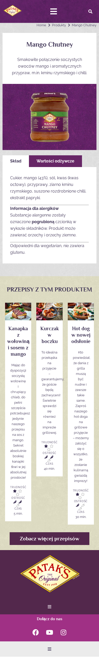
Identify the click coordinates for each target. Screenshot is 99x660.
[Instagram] (63, 632)
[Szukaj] (90, 11)
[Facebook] (35, 632)
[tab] (16, 161)
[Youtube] (49, 632)
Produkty (59, 25)
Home (41, 25)
